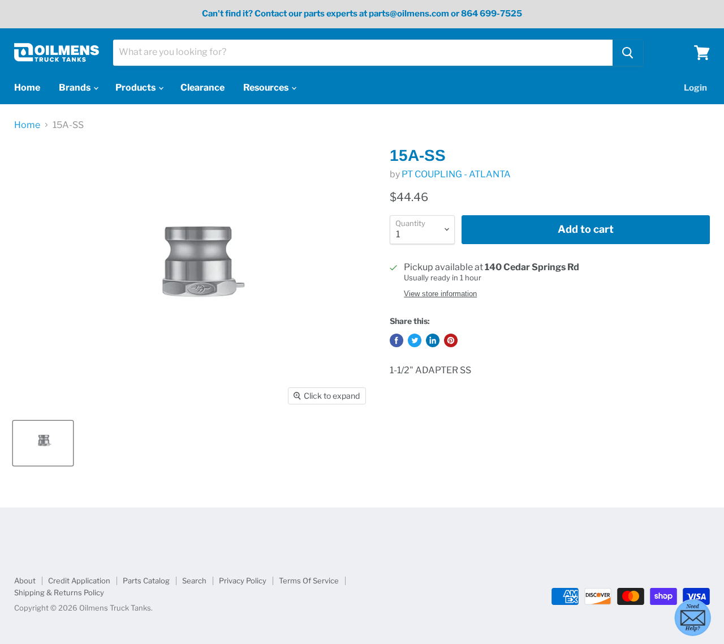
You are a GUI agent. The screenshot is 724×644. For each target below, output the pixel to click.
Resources (266, 87)
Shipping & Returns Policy (59, 592)
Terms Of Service (309, 580)
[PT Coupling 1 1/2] (43, 443)
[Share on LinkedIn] (432, 340)
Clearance (202, 87)
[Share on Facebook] (396, 340)
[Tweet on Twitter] (414, 340)
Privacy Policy (242, 580)
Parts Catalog (146, 580)
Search (194, 580)
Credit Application (79, 580)
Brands (75, 87)
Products (136, 87)
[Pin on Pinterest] (451, 340)
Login (695, 88)
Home (27, 87)
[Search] (628, 53)
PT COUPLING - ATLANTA (456, 174)
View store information (440, 294)
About (25, 580)
